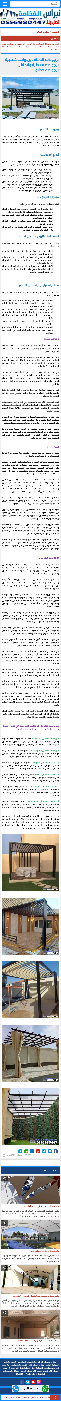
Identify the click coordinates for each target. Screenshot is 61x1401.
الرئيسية (55, 32)
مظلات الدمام (43, 32)
